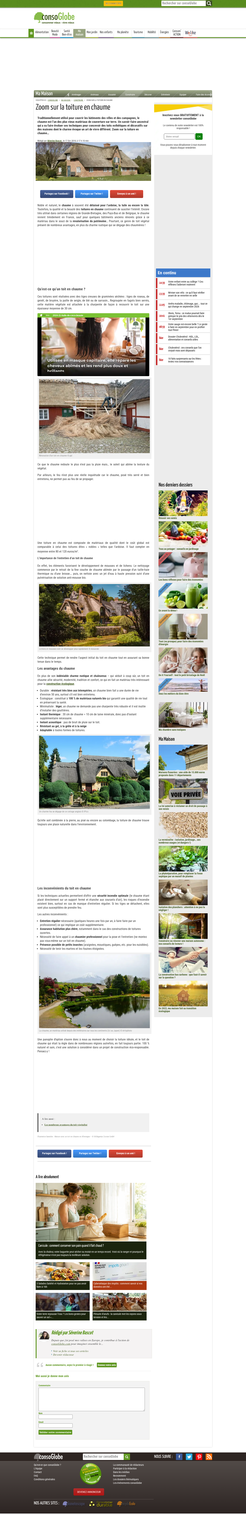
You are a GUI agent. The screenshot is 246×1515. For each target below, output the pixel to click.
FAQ (36, 1475)
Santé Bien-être (67, 33)
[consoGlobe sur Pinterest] (199, 1457)
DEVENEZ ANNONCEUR (88, 1491)
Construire (130, 94)
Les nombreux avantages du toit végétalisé (65, 1124)
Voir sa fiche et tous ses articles (70, 1351)
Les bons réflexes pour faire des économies (181, 579)
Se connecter (113, 3)
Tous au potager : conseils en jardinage (179, 548)
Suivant (38, 160)
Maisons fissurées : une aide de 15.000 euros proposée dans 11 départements (182, 774)
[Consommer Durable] (101, 1504)
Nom (41, 1413)
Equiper (183, 94)
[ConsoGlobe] (54, 17)
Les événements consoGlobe (127, 1482)
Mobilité (152, 32)
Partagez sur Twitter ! (92, 193)
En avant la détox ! (168, 610)
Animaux (95, 94)
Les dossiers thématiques (126, 1479)
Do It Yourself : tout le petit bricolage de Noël (182, 675)
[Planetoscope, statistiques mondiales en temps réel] (74, 1504)
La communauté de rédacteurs (128, 1464)
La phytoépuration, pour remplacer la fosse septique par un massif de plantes (181, 875)
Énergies (164, 32)
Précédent (148, 160)
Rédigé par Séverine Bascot (72, 1332)
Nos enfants (106, 32)
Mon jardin (92, 32)
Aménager (76, 94)
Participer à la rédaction (125, 1468)
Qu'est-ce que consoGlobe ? (47, 1464)
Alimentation (42, 32)
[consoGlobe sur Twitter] (189, 1457)
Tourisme (138, 32)
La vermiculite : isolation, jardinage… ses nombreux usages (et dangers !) (179, 841)
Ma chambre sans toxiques (172, 729)
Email (41, 1422)
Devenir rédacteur (63, 1354)
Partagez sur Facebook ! (56, 193)
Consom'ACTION (177, 33)
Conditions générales (44, 1479)
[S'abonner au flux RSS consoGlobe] (209, 1457)
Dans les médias (121, 1472)
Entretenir (165, 94)
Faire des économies (205, 94)
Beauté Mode (55, 33)
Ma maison (79, 33)
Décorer (148, 94)
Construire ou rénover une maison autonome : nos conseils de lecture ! (182, 942)
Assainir (112, 94)
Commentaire (44, 1385)
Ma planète (123, 32)
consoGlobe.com (60, 1344)
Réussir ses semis (168, 518)
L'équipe (38, 1468)
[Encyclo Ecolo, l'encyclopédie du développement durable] (127, 1504)
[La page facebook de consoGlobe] (179, 1457)
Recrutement (119, 1475)
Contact (38, 1472)
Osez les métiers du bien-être (174, 693)
